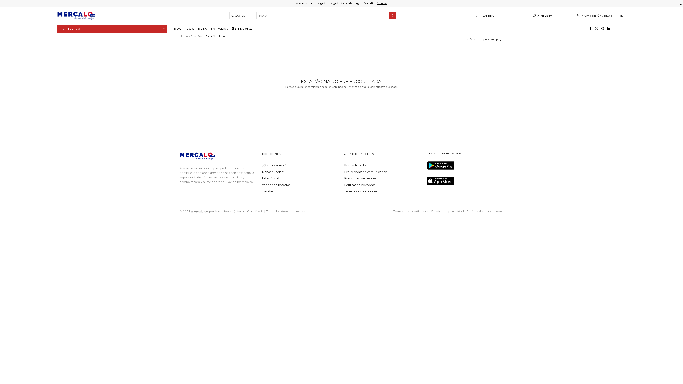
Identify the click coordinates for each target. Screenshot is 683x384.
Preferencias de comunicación (365, 172)
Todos (177, 28)
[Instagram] (602, 28)
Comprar (382, 3)
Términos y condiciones (360, 191)
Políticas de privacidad (360, 185)
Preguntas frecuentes (360, 178)
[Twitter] (596, 28)
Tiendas (267, 191)
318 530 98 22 (243, 28)
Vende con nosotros (276, 185)
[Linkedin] (608, 28)
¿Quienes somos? (274, 165)
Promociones (219, 28)
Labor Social (270, 178)
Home (184, 36)
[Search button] (392, 15)
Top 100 (203, 28)
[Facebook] (590, 28)
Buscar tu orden (356, 165)
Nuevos (189, 28)
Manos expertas (273, 172)
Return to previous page (486, 39)
